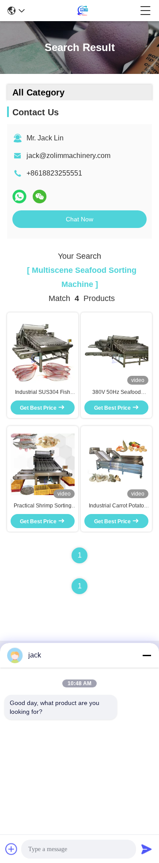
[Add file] (11, 849)
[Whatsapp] (19, 196)
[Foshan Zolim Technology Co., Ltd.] (83, 10)
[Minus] (146, 655)
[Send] (147, 849)
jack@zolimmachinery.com (68, 155)
